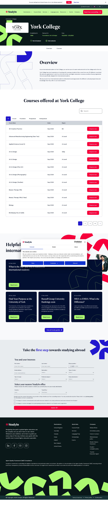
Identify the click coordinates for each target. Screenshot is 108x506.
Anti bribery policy (95, 431)
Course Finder (75, 428)
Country (17, 390)
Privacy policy (88, 497)
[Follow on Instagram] (26, 445)
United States (57, 446)
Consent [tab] (32, 246)
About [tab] (76, 246)
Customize (53, 263)
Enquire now (93, 129)
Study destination (73, 377)
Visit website (52, 41)
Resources (63, 12)
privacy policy (89, 396)
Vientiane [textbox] (44, 392)
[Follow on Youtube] (20, 445)
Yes (69, 2)
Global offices (93, 428)
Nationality (45, 370)
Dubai (55, 437)
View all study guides (53, 330)
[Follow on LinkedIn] (8, 445)
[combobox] (71, 366)
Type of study (72, 370)
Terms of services (77, 497)
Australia (56, 431)
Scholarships (75, 437)
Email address (18, 370)
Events (71, 12)
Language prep (55, 12)
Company (77, 12)
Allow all (75, 263)
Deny (33, 263)
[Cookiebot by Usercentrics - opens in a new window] (75, 242)
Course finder (37, 12)
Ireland (56, 440)
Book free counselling (91, 12)
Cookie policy (98, 497)
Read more (14, 285)
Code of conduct (94, 434)
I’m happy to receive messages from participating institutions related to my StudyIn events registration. (41, 403)
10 (95, 223)
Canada (56, 434)
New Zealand (57, 443)
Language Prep (76, 434)
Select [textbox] (43, 372)
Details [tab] (54, 246)
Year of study (18, 377)
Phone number (73, 363)
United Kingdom (58, 428)
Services (45, 12)
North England (37, 41)
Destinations (27, 12)
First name (18, 363)
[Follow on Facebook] (14, 445)
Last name (45, 363)
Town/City (45, 390)
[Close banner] (84, 242)
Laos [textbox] (16, 392)
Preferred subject (46, 377)
